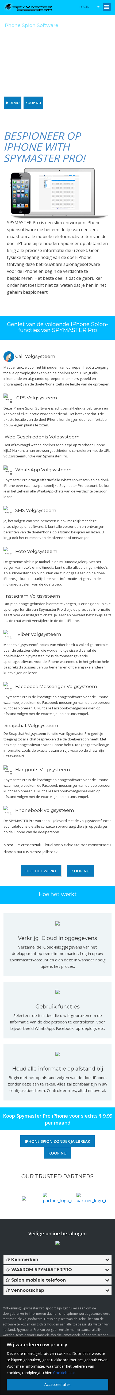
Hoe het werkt (41, 870)
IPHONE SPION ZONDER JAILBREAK (57, 1141)
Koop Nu (80, 870)
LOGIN (84, 7)
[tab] (57, 1259)
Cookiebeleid (64, 1372)
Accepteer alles (57, 1384)
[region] (57, 1365)
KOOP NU (33, 102)
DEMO (14, 102)
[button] (57, 1259)
